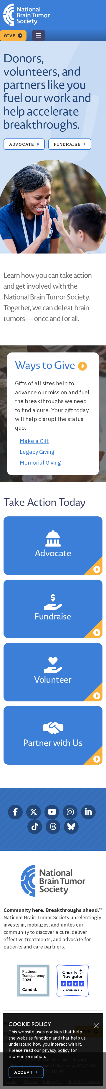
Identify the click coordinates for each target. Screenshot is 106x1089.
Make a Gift (34, 440)
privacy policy (55, 1050)
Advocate (22, 144)
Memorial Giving (40, 462)
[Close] (96, 1025)
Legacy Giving (37, 451)
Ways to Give (45, 365)
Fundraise (68, 144)
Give (10, 35)
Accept (24, 1072)
